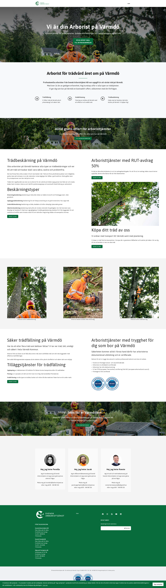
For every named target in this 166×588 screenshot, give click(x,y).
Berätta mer (13, 216)
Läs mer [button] (45, 585)
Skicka (127, 528)
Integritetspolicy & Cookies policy (106, 570)
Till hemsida (38, 536)
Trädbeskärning (113, 97)
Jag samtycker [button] (158, 584)
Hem (129, 3)
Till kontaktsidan (83, 425)
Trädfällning (46, 97)
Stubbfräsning (80, 97)
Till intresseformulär (83, 138)
